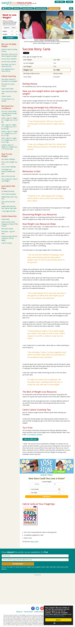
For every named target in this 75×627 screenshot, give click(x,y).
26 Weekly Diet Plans (7, 191)
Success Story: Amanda (8, 61)
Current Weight (46, 481)
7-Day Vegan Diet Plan (8, 211)
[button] (6, 27)
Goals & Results (28, 8)
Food (9, 8)
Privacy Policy (38, 611)
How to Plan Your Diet (8, 176)
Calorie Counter (6, 96)
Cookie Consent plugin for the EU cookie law (58, 623)
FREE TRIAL (60, 2)
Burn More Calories (7, 229)
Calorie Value (5, 219)
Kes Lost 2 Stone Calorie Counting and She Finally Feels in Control (9, 113)
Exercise (16, 8)
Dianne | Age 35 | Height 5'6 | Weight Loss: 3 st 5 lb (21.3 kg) (9, 133)
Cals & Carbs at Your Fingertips (38, 504)
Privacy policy (12, 569)
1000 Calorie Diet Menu (8, 194)
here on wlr (34, 541)
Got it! (58, 620)
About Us (19, 611)
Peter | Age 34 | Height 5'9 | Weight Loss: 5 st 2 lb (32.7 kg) (9, 140)
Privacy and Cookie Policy (54, 615)
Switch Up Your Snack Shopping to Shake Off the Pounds (9, 224)
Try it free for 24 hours (34, 434)
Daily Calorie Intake (7, 89)
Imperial (44, 475)
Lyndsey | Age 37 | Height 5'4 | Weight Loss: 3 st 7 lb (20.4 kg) (9, 147)
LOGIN (69, 2)
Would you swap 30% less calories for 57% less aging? (9, 238)
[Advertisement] (37, 589)
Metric (50, 475)
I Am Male (34, 492)
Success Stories (41, 8)
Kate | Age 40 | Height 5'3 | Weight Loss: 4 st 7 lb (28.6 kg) (9, 127)
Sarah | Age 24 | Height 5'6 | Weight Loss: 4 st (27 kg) (9, 120)
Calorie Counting (6, 243)
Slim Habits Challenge (8, 159)
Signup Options (54, 8)
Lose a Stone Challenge (8, 167)
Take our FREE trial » (30, 439)
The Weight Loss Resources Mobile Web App (8, 171)
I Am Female (34, 489)
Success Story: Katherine (9, 59)
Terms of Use (28, 611)
